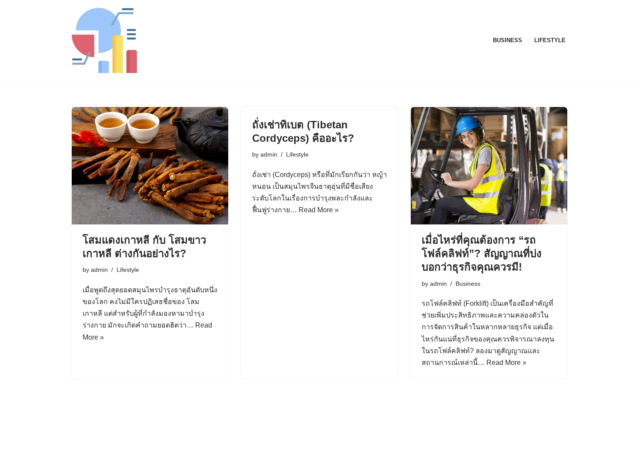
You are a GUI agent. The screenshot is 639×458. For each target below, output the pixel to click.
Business (507, 40)
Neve (80, 447)
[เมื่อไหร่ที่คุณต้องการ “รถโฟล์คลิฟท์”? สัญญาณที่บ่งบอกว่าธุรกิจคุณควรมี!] (489, 165)
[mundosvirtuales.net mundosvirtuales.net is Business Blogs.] (104, 40)
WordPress (149, 447)
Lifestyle (550, 40)
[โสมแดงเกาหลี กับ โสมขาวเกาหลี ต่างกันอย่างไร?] (150, 165)
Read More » (319, 210)
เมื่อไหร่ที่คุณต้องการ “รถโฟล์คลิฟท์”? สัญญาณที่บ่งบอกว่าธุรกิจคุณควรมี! (482, 253)
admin (99, 269)
